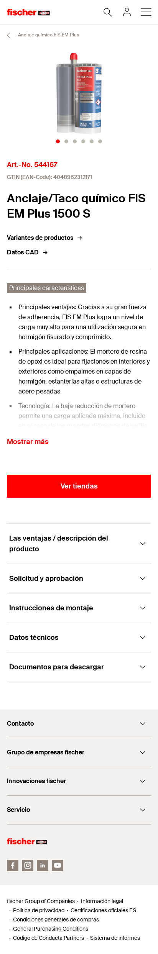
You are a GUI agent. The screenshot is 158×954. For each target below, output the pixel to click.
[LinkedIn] (42, 865)
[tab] (58, 141)
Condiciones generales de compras (56, 919)
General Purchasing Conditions (50, 928)
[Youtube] (57, 865)
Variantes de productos (40, 238)
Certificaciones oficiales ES (103, 910)
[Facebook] (12, 865)
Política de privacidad (38, 910)
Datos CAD (23, 252)
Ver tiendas (79, 486)
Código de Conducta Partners (48, 937)
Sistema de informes (115, 937)
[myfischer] (127, 11)
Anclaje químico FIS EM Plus (48, 35)
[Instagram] (27, 865)
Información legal (102, 901)
